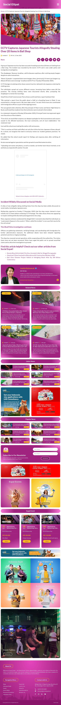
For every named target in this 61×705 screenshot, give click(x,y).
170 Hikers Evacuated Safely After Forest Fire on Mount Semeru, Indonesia (14, 311)
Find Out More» (35, 673)
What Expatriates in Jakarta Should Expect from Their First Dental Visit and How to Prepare (51, 425)
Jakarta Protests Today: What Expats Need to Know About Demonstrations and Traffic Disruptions (14, 346)
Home (2, 11)
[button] (58, 4)
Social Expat (6, 249)
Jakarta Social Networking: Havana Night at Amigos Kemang (33, 529)
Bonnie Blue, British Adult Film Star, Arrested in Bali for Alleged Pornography (31, 253)
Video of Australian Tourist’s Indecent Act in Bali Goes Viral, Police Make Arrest (45, 311)
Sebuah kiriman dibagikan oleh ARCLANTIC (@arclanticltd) (31, 196)
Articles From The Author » (27, 280)
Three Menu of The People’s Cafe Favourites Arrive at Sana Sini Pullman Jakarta (50, 367)
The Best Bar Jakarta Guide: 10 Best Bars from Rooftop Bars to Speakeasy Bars (21, 433)
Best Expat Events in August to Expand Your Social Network (50, 432)
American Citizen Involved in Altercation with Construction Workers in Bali (31, 255)
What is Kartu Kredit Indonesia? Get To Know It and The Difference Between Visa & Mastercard (51, 382)
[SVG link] (11, 4)
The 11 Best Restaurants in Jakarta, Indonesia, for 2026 (20, 439)
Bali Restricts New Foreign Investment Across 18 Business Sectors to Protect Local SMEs (50, 440)
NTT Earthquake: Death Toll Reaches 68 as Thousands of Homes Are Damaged (21, 425)
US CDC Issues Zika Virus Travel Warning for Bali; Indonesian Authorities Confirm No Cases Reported (45, 346)
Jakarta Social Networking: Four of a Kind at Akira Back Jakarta (12, 529)
